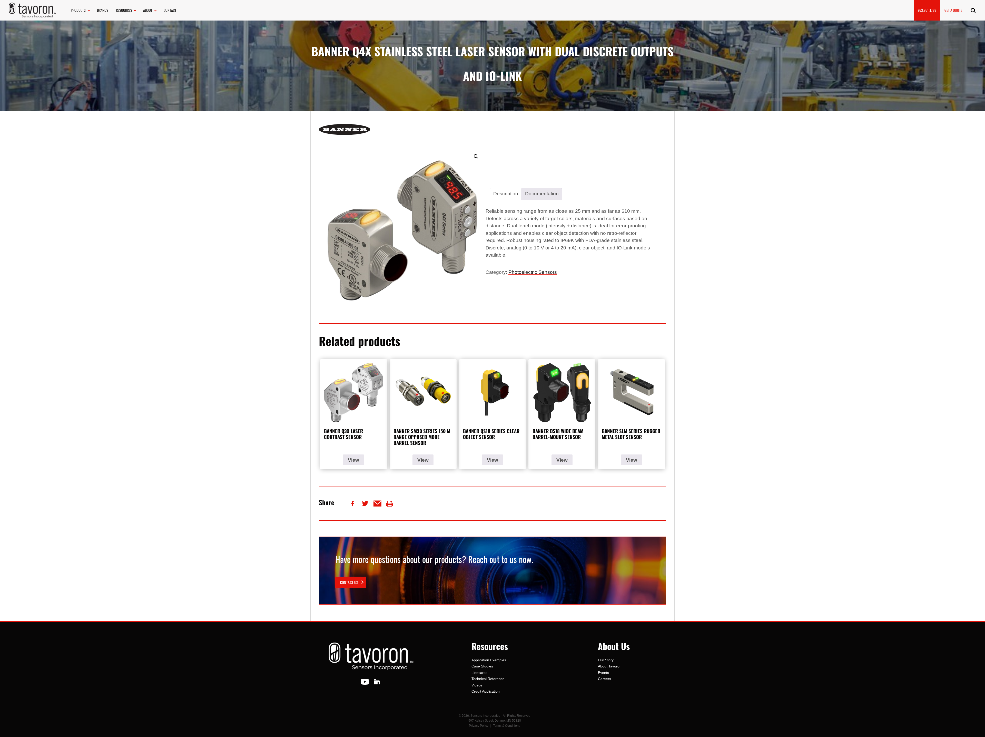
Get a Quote (953, 10)
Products (78, 10)
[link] (350, 582)
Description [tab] (505, 193)
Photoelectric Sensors (532, 272)
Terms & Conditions (506, 726)
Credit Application (485, 691)
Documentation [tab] (542, 193)
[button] (476, 156)
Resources (124, 10)
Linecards (479, 673)
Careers (604, 679)
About (147, 10)
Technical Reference (488, 679)
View (353, 460)
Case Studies (482, 666)
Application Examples (488, 660)
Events (603, 673)
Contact (170, 10)
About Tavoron (610, 666)
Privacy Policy (478, 726)
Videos (476, 685)
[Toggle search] (973, 10)
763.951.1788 (927, 10)
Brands (102, 10)
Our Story (606, 660)
